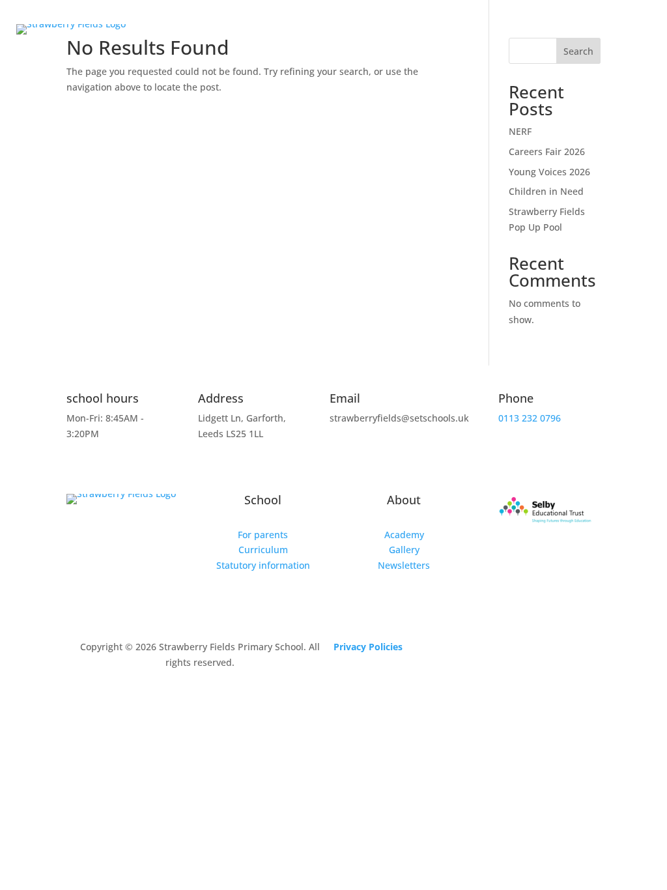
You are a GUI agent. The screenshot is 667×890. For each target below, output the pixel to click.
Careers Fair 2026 (547, 151)
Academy (404, 534)
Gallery (404, 549)
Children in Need (546, 191)
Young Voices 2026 (549, 171)
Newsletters (404, 565)
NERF (520, 131)
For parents (263, 534)
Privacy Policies (368, 646)
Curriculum (263, 549)
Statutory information (263, 565)
